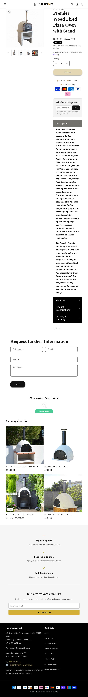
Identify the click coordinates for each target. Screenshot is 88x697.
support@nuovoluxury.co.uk (21, 665)
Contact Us (48, 638)
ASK (76, 108)
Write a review (44, 411)
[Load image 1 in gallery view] (14, 53)
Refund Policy (49, 654)
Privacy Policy (49, 659)
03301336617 (15, 662)
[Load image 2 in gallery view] (21, 53)
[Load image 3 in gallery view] (28, 53)
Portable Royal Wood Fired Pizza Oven (21, 515)
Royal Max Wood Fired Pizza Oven (57, 515)
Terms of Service (51, 649)
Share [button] (57, 328)
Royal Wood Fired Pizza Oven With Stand (22, 467)
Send (18, 384)
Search (47, 633)
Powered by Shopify (51, 691)
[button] (4, 4)
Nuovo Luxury (40, 691)
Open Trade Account (52, 669)
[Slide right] (41, 52)
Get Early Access (44, 612)
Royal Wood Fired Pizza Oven (55, 467)
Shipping (68, 46)
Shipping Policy (50, 643)
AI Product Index (51, 664)
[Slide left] (8, 52)
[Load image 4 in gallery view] (35, 53)
